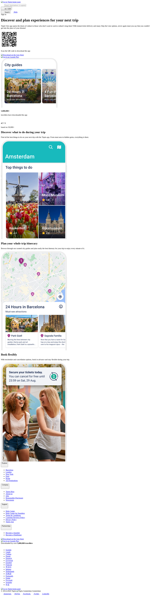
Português (9, 576)
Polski (8, 578)
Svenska (9, 582)
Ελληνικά (9, 560)
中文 (7, 585)
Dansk (8, 556)
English (8, 550)
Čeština (8, 554)
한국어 (8, 567)
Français (9, 565)
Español (9, 563)
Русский (9, 580)
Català (8, 552)
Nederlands (10, 571)
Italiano (8, 569)
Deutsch (9, 558)
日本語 (8, 574)
